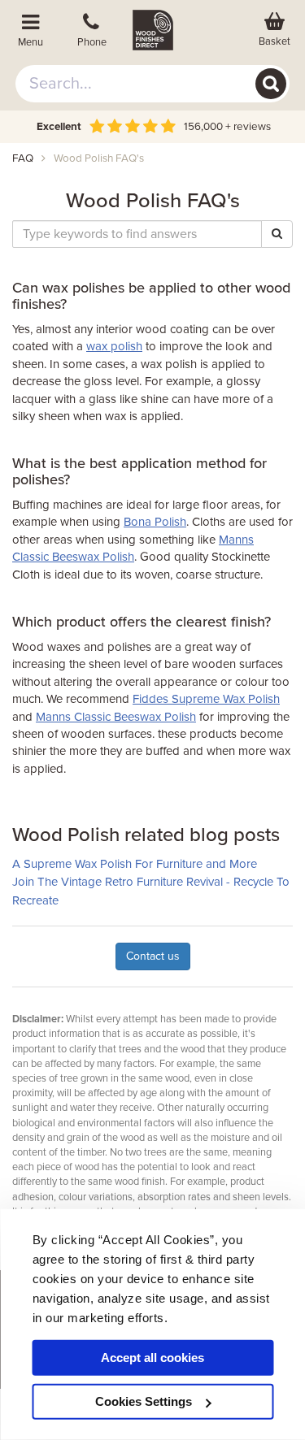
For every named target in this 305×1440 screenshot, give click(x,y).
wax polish (114, 346)
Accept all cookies (152, 1357)
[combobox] (152, 83)
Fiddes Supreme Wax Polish (206, 699)
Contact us (153, 956)
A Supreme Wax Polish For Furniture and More (134, 864)
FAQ (22, 158)
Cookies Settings (143, 1401)
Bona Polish (155, 521)
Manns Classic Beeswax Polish (116, 716)
